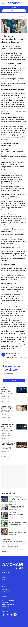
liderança (8, 152)
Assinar (14, 380)
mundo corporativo (13, 117)
